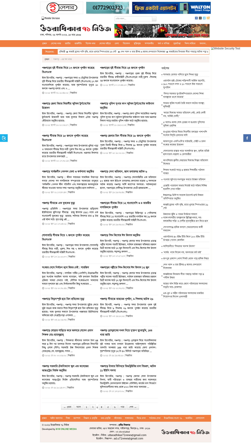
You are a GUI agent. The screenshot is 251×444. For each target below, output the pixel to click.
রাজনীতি (78, 43)
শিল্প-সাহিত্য (190, 43)
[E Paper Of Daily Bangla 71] (61, 8)
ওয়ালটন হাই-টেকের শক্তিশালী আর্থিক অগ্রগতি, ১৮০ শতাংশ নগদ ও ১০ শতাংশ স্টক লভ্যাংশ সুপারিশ (184, 84)
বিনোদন (126, 43)
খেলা (117, 43)
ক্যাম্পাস (76, 418)
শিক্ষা (68, 418)
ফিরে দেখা (141, 418)
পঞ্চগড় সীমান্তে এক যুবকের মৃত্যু (58, 203)
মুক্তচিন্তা (177, 43)
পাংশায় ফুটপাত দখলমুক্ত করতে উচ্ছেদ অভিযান (184, 179)
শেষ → (133, 407)
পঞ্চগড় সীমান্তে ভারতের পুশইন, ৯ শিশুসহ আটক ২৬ (126, 299)
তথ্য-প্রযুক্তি (106, 418)
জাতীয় (68, 43)
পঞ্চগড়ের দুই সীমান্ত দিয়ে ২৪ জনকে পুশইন (122, 68)
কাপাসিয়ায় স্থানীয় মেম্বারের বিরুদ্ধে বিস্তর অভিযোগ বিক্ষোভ (185, 162)
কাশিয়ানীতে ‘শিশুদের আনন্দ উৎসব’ (179, 246)
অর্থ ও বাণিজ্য (163, 43)
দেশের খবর (56, 43)
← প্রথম (67, 407)
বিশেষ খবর (90, 43)
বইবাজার (118, 418)
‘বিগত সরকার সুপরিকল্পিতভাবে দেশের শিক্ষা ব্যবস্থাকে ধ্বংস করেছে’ (183, 95)
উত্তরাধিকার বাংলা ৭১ (173, 418)
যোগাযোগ (200, 418)
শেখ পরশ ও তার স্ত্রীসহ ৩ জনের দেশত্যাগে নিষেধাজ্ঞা (131, 51)
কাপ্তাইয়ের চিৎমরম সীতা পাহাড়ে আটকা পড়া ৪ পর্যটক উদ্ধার (183, 51)
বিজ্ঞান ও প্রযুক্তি (90, 418)
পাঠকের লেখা (155, 418)
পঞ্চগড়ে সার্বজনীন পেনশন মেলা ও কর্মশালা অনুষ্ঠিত (68, 172)
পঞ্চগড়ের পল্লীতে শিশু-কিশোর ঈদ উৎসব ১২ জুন (124, 267)
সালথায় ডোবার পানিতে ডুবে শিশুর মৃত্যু (180, 74)
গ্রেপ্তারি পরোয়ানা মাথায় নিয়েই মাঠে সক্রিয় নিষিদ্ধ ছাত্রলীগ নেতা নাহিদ (185, 187)
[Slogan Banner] (162, 31)
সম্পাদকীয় (149, 43)
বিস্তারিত (73, 92)
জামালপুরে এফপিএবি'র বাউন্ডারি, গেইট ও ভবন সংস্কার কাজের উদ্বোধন (184, 143)
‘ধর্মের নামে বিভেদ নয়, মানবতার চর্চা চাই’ (182, 252)
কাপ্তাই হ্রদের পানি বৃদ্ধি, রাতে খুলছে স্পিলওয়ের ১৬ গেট (81, 51)
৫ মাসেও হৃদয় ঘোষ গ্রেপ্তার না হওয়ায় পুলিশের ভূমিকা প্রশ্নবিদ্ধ (184, 124)
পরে (122, 407)
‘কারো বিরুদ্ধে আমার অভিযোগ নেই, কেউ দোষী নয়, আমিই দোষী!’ (184, 114)
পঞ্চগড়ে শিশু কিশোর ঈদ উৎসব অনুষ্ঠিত (120, 235)
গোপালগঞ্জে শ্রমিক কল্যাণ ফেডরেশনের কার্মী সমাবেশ (183, 228)
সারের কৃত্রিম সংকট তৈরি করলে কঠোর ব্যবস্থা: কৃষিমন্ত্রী (184, 105)
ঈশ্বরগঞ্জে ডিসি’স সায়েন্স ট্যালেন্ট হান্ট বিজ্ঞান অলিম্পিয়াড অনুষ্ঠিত (183, 196)
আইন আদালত (56, 418)
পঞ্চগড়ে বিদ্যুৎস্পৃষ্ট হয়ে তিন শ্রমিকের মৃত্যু (63, 299)
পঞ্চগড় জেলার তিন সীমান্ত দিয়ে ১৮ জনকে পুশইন (125, 136)
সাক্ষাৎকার (129, 418)
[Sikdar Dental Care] (107, 8)
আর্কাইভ (188, 418)
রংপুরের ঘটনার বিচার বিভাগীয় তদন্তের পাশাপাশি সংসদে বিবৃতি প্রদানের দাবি (185, 133)
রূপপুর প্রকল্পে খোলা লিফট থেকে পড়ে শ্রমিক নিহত (186, 258)
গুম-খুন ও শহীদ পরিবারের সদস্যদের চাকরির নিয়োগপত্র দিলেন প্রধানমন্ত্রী (183, 295)
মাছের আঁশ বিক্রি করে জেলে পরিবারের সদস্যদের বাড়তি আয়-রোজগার (185, 285)
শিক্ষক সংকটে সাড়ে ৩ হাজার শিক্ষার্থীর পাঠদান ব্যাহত (184, 171)
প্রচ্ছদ (44, 43)
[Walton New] (171, 8)
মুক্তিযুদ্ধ (137, 43)
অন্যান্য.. (203, 43)
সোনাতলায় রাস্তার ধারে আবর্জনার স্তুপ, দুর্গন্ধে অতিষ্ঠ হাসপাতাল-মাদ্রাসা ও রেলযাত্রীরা (186, 152)
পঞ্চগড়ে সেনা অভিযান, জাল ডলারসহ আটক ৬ (123, 172)
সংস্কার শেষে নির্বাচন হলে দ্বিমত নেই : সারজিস (66, 267)
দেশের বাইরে (105, 43)
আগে (78, 407)
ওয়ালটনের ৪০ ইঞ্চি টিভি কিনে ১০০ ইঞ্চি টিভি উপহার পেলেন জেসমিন (183, 238)
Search (154, 18)
